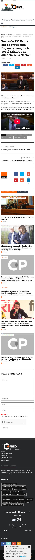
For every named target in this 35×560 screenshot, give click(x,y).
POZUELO (16, 502)
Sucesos (5, 504)
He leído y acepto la (15, 416)
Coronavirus (6, 492)
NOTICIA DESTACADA (7, 335)
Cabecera (21, 486)
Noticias (4, 257)
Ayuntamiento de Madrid (9, 484)
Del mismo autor (22, 192)
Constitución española (13, 135)
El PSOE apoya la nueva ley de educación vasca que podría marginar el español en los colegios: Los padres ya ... (16, 248)
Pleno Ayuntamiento (18, 499)
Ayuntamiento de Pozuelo (10, 486)
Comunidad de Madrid (20, 489)
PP (22, 502)
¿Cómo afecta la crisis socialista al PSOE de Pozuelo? (17, 218)
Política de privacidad (21, 416)
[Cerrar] (29, 547)
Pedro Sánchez (7, 499)
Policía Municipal (7, 502)
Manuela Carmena (8, 497)
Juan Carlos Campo (26, 135)
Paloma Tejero (19, 497)
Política (4, 198)
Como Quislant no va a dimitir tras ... (16, 150)
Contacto (3, 459)
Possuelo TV (4, 32)
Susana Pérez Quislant (16, 504)
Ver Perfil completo (6, 457)
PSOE (24, 137)
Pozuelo (11, 198)
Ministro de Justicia (7, 137)
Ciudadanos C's (7, 489)
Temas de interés (7, 227)
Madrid (23, 494)
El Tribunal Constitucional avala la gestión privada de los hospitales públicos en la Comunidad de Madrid (17, 359)
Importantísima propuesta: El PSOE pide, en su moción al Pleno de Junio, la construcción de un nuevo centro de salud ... (17, 279)
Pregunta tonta (20, 198)
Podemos (29, 499)
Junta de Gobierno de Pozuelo (11, 494)
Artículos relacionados (9, 192)
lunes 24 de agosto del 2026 (9, 0)
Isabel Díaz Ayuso (17, 492)
